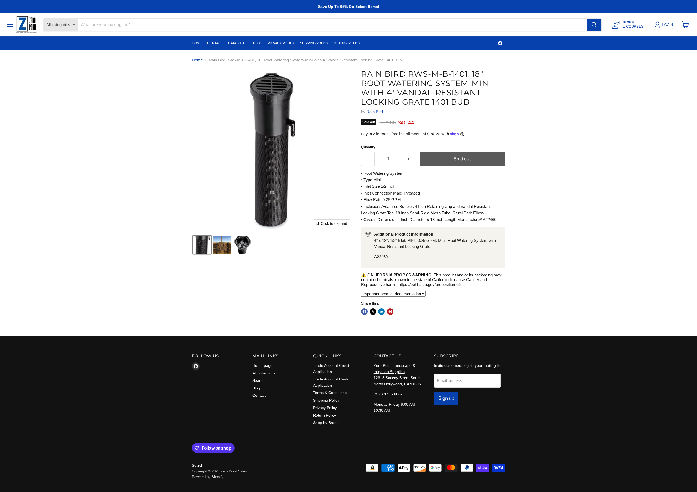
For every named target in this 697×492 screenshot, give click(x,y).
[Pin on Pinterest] (390, 311)
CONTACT (215, 43)
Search (258, 380)
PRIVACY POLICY (281, 43)
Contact (259, 395)
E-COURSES (633, 26)
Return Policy (324, 415)
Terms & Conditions (330, 392)
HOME (197, 43)
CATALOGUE (238, 43)
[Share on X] (373, 311)
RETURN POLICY (347, 43)
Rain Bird (374, 111)
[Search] (594, 25)
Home (197, 60)
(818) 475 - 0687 (388, 394)
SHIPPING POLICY (314, 43)
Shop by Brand (326, 422)
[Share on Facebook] (364, 311)
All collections (264, 373)
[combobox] (332, 25)
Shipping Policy (326, 400)
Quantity (368, 147)
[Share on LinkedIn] (381, 311)
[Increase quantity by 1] (409, 159)
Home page (262, 365)
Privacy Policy (325, 407)
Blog (256, 388)
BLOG (257, 43)
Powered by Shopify (208, 477)
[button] (665, 24)
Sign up (446, 398)
